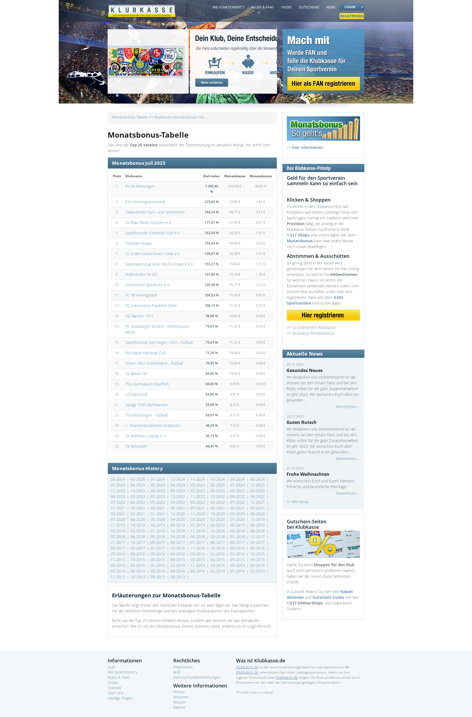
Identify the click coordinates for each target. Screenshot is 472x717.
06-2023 (218, 490)
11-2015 (118, 559)
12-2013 (258, 571)
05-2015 (238, 559)
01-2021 (158, 513)
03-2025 (118, 479)
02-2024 (218, 485)
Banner (179, 707)
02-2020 (218, 519)
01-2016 (238, 553)
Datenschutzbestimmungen (196, 677)
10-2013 (138, 576)
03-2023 (118, 496)
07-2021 (198, 508)
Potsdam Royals (138, 243)
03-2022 (198, 502)
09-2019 (158, 525)
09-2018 (238, 530)
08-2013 (178, 576)
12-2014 (178, 565)
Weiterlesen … (348, 406)
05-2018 (158, 536)
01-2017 (158, 548)
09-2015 (158, 559)
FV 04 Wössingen (140, 186)
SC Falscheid (136, 394)
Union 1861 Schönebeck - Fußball (154, 363)
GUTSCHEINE (309, 7)
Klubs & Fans (119, 677)
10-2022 (218, 496)
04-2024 (178, 485)
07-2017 (198, 542)
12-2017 (258, 536)
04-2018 (178, 536)
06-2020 (138, 519)
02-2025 (138, 479)
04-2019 (258, 525)
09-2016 (238, 548)
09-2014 (238, 565)
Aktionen (180, 697)
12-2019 (258, 519)
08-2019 (178, 525)
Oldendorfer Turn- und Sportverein (155, 212)
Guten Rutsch (302, 422)
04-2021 (258, 508)
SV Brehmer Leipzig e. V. (146, 435)
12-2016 (178, 548)
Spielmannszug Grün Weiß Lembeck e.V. (159, 264)
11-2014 (198, 565)
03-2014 (198, 571)
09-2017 (158, 542)
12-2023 (258, 485)
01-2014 (238, 571)
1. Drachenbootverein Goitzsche (152, 425)
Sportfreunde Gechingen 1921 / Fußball (159, 342)
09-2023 (158, 490)
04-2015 (258, 559)
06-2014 (138, 571)
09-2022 (238, 496)
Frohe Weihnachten (308, 474)
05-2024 (158, 485)
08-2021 (178, 508)
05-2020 (158, 519)
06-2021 (218, 508)
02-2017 (138, 548)
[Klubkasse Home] (142, 8)
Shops (113, 682)
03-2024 (198, 485)
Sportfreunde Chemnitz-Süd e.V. (152, 232)
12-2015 (258, 553)
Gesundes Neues (305, 370)
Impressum (183, 666)
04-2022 (178, 502)
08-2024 (258, 479)
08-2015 (178, 559)
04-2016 (178, 553)
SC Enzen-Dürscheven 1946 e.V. (152, 253)
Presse (179, 691)
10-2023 (138, 490)
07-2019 (198, 525)
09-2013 (158, 576)
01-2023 (158, 496)
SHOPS (286, 7)
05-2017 (238, 542)
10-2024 (218, 479)
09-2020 (238, 513)
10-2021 (138, 508)
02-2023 (138, 496)
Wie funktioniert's (122, 672)
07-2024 (118, 485)
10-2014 (218, 565)
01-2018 (238, 536)
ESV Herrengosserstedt (145, 201)
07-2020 (118, 519)
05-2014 (158, 571)
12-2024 (178, 479)
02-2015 (138, 565)
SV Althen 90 (136, 373)
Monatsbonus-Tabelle (130, 117)
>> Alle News (298, 501)
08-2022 (258, 496)
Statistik (114, 687)
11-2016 (198, 548)
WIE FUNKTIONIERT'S (228, 7)
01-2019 (158, 530)
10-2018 (218, 530)
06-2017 (218, 542)
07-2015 (198, 559)
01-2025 (158, 479)
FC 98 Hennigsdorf (141, 295)
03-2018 (198, 536)
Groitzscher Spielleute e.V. (147, 284)
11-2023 (118, 490)
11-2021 (118, 508)
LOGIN (349, 7)
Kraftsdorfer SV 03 (141, 274)
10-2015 (138, 559)
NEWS (331, 7)
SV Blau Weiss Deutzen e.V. (148, 222)
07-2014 (118, 571)
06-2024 (138, 485)
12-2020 (178, 513)
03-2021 (118, 513)
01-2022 (238, 502)
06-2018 (138, 536)
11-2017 (118, 542)
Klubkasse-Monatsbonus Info (179, 117)
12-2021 (258, 502)
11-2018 (198, 530)
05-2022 (158, 502)
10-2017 (138, 542)
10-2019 (138, 525)
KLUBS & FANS (263, 7)
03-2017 (118, 548)
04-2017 (258, 542)
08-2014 (258, 565)
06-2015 (218, 559)
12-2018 (178, 530)
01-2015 (158, 565)
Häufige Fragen (120, 698)
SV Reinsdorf (136, 446)
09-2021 (158, 508)
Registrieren (352, 16)
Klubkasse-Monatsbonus (313, 333)
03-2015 (118, 565)
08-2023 (178, 490)
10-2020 (218, 513)
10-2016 (218, 548)
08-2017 (178, 542)
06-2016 (138, 553)
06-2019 (218, 525)
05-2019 (238, 525)
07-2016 (118, 553)
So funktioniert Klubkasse (314, 327)
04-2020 (178, 519)
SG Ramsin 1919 (139, 315)
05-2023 (238, 490)
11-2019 (118, 525)
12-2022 (178, 496)
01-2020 (238, 519)
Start (112, 666)
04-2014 (178, 571)
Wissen (179, 702)
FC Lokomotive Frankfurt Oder (151, 305)
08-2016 (258, 548)
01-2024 (238, 485)
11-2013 (118, 576)
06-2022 (138, 502)
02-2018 (218, 536)
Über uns (115, 692)
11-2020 (198, 513)
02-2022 (218, 502)
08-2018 (258, 530)
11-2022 (198, 496)
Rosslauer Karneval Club (145, 352)
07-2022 (118, 502)
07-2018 (118, 536)
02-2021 (138, 513)
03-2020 (198, 519)
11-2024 (198, 479)
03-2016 (198, 553)
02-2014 (218, 571)
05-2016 (158, 553)
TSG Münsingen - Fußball (146, 415)
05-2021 (238, 508)
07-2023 (198, 490)
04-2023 (258, 490)
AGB (177, 672)
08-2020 (258, 513)
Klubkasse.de (247, 666)
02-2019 (138, 530)
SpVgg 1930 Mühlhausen (146, 404)
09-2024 (238, 479)
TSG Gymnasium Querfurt (147, 383)
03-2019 (118, 530)
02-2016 (218, 553)
